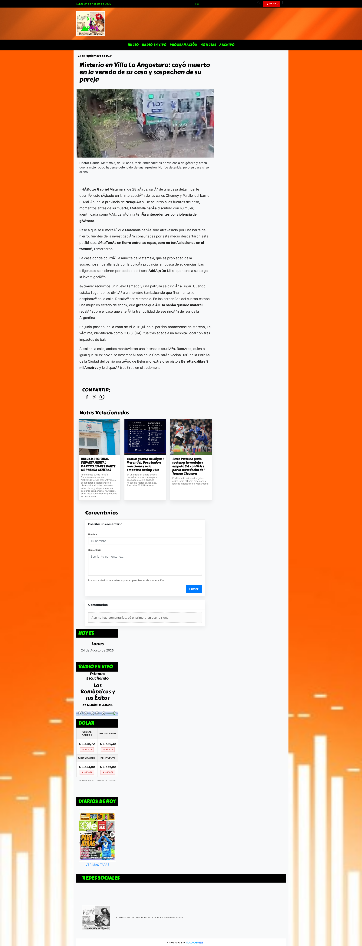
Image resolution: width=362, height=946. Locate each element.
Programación (183, 44)
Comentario (94, 550)
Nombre (92, 534)
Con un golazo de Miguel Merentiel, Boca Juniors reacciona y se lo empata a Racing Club (145, 464)
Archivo (227, 44)
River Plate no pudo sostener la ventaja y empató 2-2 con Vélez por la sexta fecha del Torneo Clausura (188, 466)
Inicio (133, 44)
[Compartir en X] (94, 397)
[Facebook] (284, 4)
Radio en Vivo (154, 44)
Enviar (194, 589)
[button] (260, 4)
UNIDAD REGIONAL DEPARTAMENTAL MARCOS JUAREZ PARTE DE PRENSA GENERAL (98, 464)
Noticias (208, 44)
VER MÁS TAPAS (97, 864)
